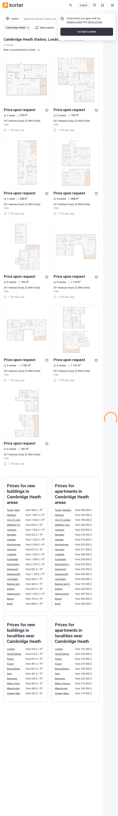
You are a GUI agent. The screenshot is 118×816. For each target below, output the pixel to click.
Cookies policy (75, 22)
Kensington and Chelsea (14, 564)
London (11, 649)
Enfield (10, 589)
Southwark (12, 559)
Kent (9, 673)
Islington (11, 529)
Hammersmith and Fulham (14, 593)
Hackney (11, 515)
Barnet (10, 598)
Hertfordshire (14, 654)
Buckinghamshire (14, 668)
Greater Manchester (14, 693)
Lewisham (12, 579)
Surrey (10, 658)
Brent (10, 603)
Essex (10, 663)
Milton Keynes (14, 683)
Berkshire (12, 678)
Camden (11, 539)
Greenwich (12, 569)
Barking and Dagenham (14, 584)
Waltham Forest (14, 524)
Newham (11, 534)
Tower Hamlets (14, 510)
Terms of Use (95, 22)
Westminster (14, 544)
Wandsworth (13, 574)
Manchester (13, 688)
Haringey (11, 549)
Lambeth (11, 554)
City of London (14, 520)
